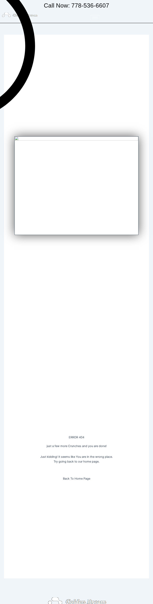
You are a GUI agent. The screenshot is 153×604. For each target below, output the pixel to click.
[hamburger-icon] (94, 18)
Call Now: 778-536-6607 (76, 5)
